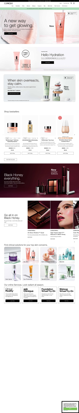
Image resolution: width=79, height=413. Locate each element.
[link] (12, 125)
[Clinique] (8, 3)
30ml (46, 138)
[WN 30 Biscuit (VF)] (69, 138)
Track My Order (66, 3)
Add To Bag (12, 153)
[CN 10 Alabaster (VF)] (61, 138)
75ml (11, 138)
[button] (74, 3)
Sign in (61, 3)
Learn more (66, 410)
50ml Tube (34, 138)
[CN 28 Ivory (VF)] (68, 138)
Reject (70, 408)
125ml (15, 138)
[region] (70, 407)
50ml (7, 138)
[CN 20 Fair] (66, 138)
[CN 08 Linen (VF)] (59, 138)
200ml (29, 138)
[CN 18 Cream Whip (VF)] (64, 138)
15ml (19, 138)
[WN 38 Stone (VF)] (71, 138)
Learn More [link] (51, 0)
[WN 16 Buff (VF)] (63, 138)
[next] (74, 241)
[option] (39, 220)
